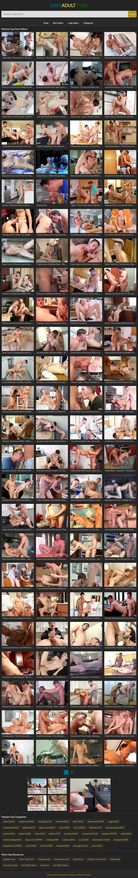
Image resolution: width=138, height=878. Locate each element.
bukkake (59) (95, 827)
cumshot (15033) (90, 833)
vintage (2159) (45, 821)
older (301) (126, 833)
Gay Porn (44, 865)
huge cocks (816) (47, 827)
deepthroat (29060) (12, 845)
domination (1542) (101, 839)
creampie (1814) (11, 827)
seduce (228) (25, 833)
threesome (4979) (95, 821)
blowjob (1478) (121, 839)
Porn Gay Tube (10, 865)
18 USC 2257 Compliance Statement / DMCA (65, 875)
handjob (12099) (26, 821)
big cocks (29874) (33, 839)
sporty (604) (9, 833)
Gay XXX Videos (28, 865)
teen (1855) (78, 821)
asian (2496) (9, 821)
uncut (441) (97, 845)
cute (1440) (31, 845)
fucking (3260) (71, 833)
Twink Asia (115, 859)
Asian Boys (78, 859)
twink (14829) (62, 821)
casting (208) (52, 839)
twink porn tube (61, 859)
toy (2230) (83, 839)
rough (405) (113, 821)
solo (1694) (64, 827)
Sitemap (87, 875)
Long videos (73, 23)
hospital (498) (62, 845)
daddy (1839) (29, 827)
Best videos (58, 23)
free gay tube (44, 859)
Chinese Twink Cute (96, 859)
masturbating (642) (12, 839)
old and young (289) (115, 827)
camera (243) (68, 839)
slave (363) (40, 833)
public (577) (54, 833)
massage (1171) (80, 845)
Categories (88, 23)
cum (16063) (79, 827)
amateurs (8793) (109, 833)
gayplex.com (9, 859)
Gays (69, 5)
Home (46, 23)
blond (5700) (46, 845)
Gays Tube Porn (26, 859)
